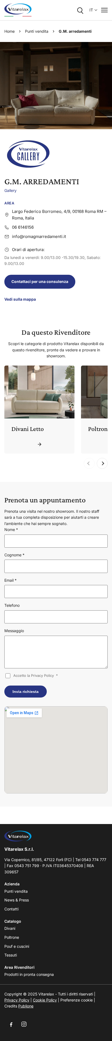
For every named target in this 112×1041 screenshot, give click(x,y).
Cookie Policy (45, 1000)
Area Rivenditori (19, 967)
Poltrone (11, 937)
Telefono (12, 605)
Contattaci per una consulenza (39, 281)
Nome (11, 529)
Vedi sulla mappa (20, 299)
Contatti (11, 909)
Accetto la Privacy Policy (35, 675)
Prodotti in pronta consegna (29, 974)
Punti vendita (36, 31)
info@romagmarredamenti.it (39, 236)
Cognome (14, 555)
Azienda (12, 884)
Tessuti (10, 955)
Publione (25, 1006)
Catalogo (12, 921)
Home (9, 31)
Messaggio (14, 630)
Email (10, 580)
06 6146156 (23, 227)
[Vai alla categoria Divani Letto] (39, 444)
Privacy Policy (16, 1000)
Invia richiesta (26, 691)
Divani (9, 928)
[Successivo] (102, 463)
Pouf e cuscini (16, 946)
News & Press (16, 900)
